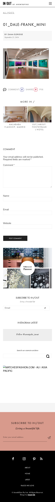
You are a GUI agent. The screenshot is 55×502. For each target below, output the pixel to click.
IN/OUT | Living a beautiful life (15, 3)
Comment (13, 89)
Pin (40, 89)
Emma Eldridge (15, 34)
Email (6, 209)
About (27, 467)
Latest (27, 479)
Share (29, 89)
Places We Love (27, 485)
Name (6, 195)
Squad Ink (31, 494)
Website (7, 223)
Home (27, 473)
